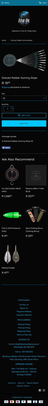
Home (4, 40)
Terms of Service (24, 334)
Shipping (5, 87)
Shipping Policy (24, 331)
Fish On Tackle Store (25, 397)
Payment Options (24, 315)
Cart (44, 3)
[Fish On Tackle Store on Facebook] (40, 390)
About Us (24, 308)
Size (3, 94)
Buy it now (24, 123)
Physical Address (24, 311)
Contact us (24, 304)
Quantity (5, 104)
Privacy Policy (24, 328)
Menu (7, 3)
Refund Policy (24, 324)
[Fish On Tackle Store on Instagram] (44, 390)
